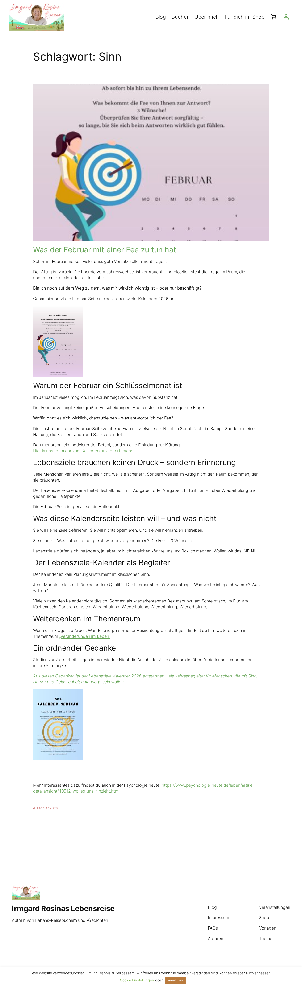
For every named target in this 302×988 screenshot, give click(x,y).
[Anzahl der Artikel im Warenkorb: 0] (273, 16)
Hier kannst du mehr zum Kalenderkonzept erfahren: (82, 450)
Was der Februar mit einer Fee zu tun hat (104, 249)
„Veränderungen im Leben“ (84, 636)
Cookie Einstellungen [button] (137, 980)
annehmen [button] (175, 980)
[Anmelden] (286, 16)
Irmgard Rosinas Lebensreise (63, 908)
